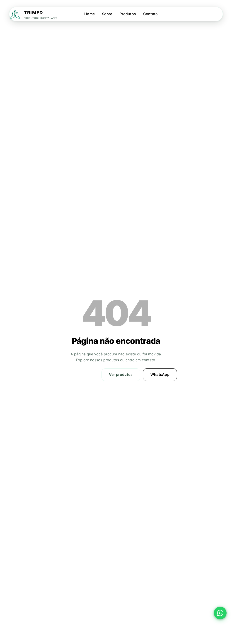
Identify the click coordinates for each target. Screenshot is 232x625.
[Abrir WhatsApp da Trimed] (220, 613)
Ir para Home (80, 374)
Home (89, 14)
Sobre (107, 14)
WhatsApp (160, 374)
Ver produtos (121, 374)
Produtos (128, 14)
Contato (150, 14)
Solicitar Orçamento (203, 14)
